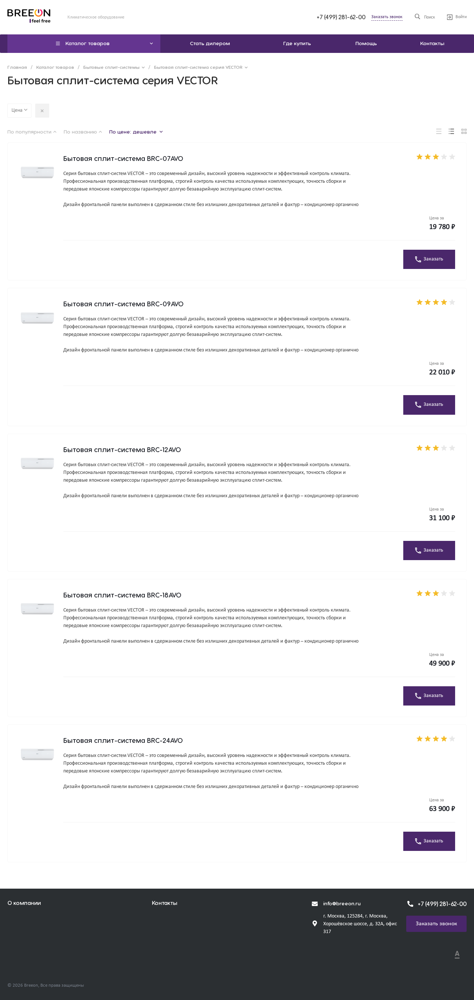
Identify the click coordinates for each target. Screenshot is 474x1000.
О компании (24, 903)
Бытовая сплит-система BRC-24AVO (123, 741)
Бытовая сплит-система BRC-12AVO (122, 450)
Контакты (164, 903)
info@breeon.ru (342, 903)
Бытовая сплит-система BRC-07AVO (123, 159)
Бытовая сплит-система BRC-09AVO (123, 304)
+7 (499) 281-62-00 (341, 17)
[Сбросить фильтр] (42, 111)
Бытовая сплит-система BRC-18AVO (122, 595)
